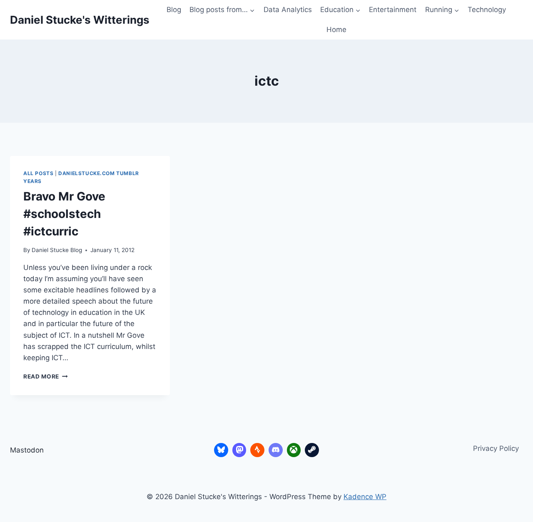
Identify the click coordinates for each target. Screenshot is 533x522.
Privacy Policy (496, 448)
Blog (174, 9)
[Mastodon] (239, 450)
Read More (45, 376)
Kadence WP (365, 496)
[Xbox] (294, 450)
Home (336, 29)
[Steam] (312, 450)
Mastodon (27, 450)
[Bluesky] (221, 450)
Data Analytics (288, 9)
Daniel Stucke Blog (57, 250)
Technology (487, 9)
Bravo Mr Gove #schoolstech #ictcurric (64, 213)
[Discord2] (275, 450)
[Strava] (257, 450)
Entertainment (392, 9)
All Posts (38, 173)
